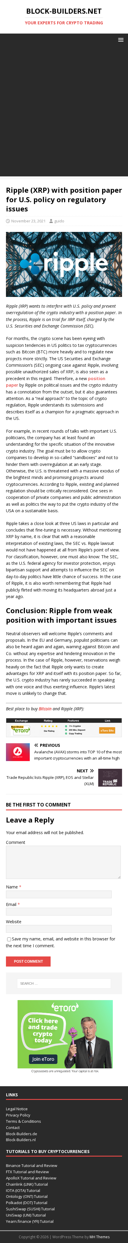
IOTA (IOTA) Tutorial (23, 1190)
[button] (120, 39)
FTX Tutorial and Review (27, 1171)
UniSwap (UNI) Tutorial (26, 1215)
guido (59, 221)
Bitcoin (45, 708)
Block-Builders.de (21, 1133)
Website (13, 921)
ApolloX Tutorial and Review (31, 1178)
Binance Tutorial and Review (31, 1165)
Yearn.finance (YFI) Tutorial (30, 1221)
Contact (13, 1127)
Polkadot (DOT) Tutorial (26, 1202)
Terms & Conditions (23, 1121)
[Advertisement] (64, 112)
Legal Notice (17, 1108)
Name (12, 887)
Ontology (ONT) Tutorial (27, 1196)
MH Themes (100, 1236)
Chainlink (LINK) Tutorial (27, 1184)
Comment (15, 842)
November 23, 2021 (28, 221)
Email (12, 904)
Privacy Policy (18, 1115)
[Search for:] (64, 983)
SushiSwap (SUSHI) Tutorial (30, 1209)
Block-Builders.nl (21, 1139)
